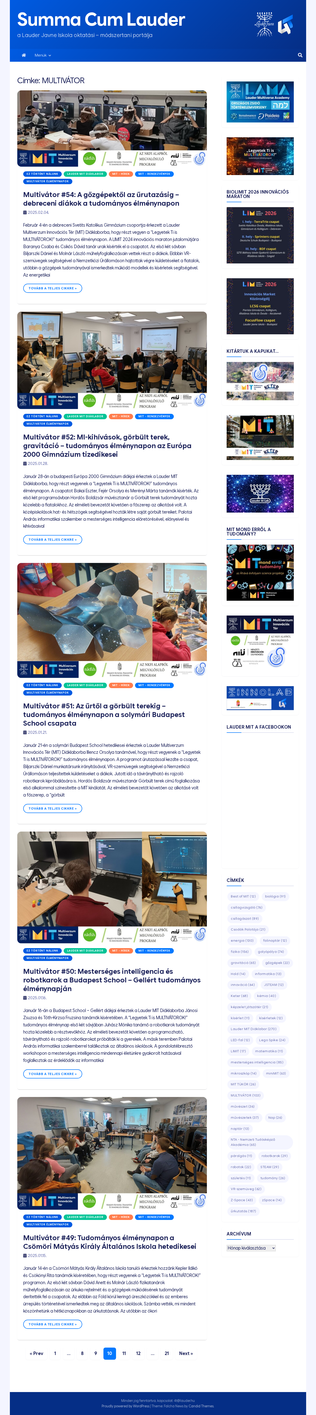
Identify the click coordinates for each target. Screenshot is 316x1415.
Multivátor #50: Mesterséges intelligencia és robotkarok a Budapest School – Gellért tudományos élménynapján (112, 980)
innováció (243, 985)
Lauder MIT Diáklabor (85, 174)
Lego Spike (272, 1040)
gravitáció (243, 963)
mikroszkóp (244, 1073)
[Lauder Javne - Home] (264, 24)
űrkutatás (243, 1211)
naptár (240, 1129)
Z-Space (242, 1200)
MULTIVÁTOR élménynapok (48, 181)
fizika (240, 952)
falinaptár (275, 940)
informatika (268, 974)
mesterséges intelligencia (257, 1062)
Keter (239, 996)
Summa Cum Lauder (101, 19)
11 (124, 1353)
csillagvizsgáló (246, 907)
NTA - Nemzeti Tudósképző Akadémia (253, 1142)
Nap (275, 1118)
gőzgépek (277, 963)
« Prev (36, 1353)
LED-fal (240, 1040)
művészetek (245, 1118)
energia (242, 940)
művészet (243, 1106)
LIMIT (238, 1051)
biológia (275, 896)
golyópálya (271, 952)
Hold (238, 974)
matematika (269, 1051)
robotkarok (275, 1156)
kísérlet (240, 1018)
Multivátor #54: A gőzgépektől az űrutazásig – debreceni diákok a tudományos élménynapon (101, 199)
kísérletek (271, 1018)
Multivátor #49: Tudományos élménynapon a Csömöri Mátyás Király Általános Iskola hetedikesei (110, 1242)
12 (138, 1353)
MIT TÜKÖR (243, 1084)
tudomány (272, 1178)
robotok (241, 1167)
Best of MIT (243, 896)
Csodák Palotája (248, 929)
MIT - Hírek (121, 174)
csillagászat (245, 919)
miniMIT (276, 1073)
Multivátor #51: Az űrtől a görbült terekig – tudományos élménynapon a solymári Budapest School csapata (104, 715)
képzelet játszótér (249, 1007)
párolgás (241, 1156)
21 (167, 1353)
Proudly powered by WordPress (126, 1406)
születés (241, 1178)
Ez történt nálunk (42, 174)
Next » (186, 1353)
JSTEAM (274, 985)
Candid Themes (201, 1406)
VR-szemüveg (246, 1189)
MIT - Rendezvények (154, 174)
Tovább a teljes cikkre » (53, 288)
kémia (266, 996)
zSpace (272, 1200)
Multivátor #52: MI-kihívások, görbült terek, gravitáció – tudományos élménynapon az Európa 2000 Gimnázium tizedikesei (107, 446)
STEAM (269, 1167)
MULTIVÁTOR (245, 1095)
